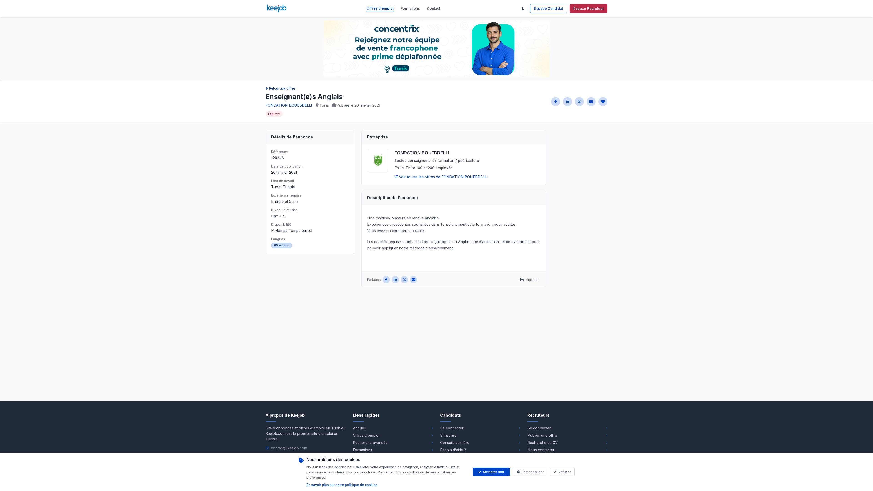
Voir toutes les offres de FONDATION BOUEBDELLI (443, 177)
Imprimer (532, 279)
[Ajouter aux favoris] (602, 101)
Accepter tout (493, 472)
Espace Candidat (548, 8)
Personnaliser (533, 472)
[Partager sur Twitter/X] (579, 101)
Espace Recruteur (588, 8)
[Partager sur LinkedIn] (567, 101)
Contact (433, 8)
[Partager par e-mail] (591, 101)
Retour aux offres (282, 88)
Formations (410, 8)
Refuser (564, 472)
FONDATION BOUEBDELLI (289, 105)
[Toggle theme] (523, 8)
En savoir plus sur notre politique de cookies (341, 485)
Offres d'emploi (380, 8)
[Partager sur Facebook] (555, 101)
